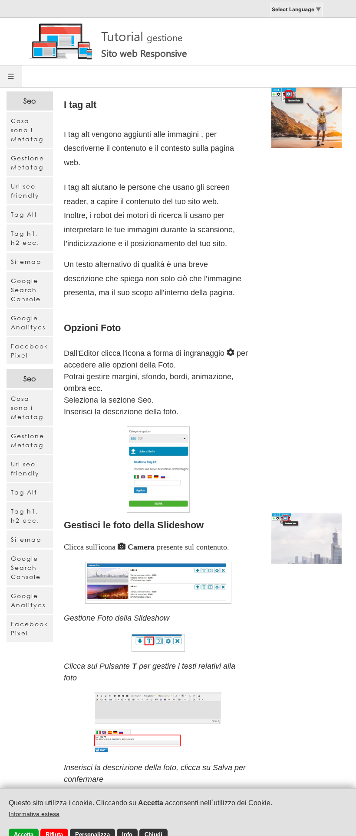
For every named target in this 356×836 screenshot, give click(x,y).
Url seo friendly (25, 190)
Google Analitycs (28, 322)
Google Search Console (26, 289)
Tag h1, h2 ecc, (25, 238)
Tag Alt (24, 214)
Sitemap (26, 261)
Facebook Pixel (29, 350)
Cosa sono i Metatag (27, 130)
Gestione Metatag (27, 162)
